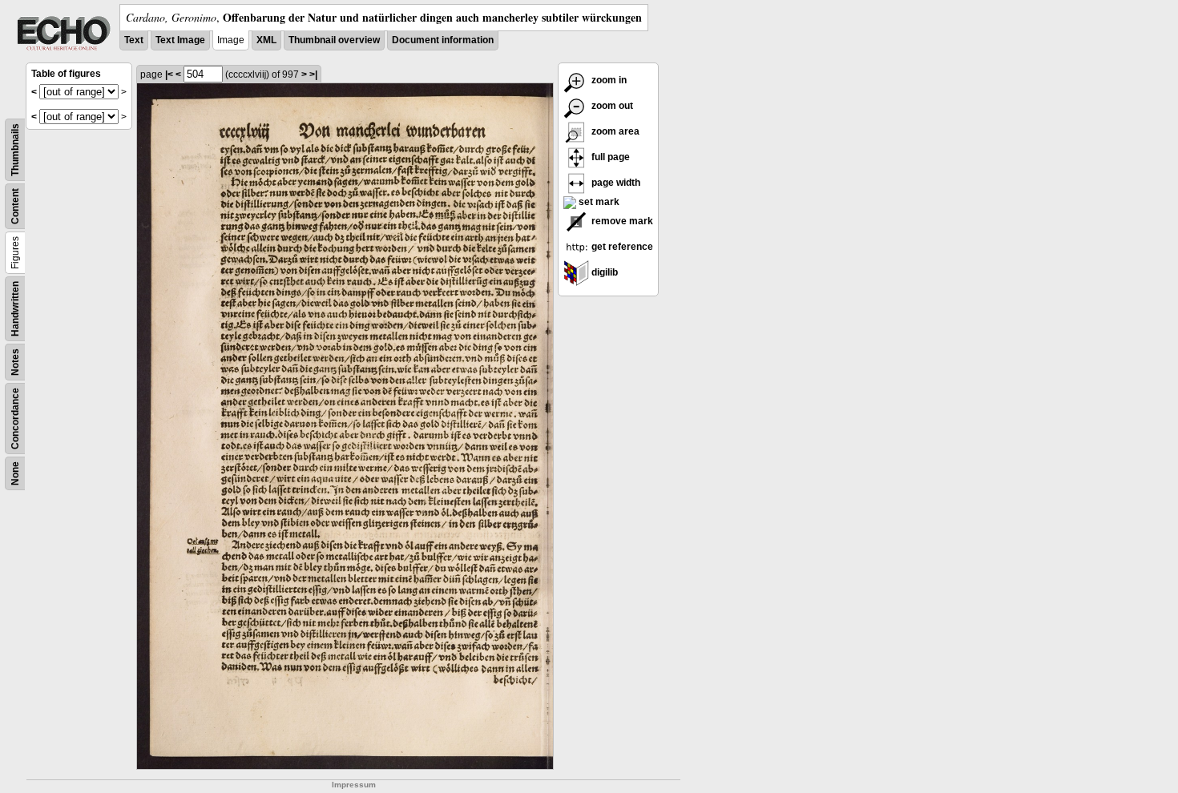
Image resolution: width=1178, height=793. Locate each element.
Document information (443, 40)
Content (15, 206)
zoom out (611, 105)
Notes (15, 362)
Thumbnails (15, 149)
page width (614, 182)
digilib (603, 272)
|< (169, 74)
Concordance (15, 418)
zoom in (608, 80)
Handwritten (15, 308)
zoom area (614, 131)
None (15, 473)
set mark (597, 201)
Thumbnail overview (334, 40)
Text (133, 40)
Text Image (180, 40)
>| (313, 74)
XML (266, 40)
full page (609, 157)
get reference (621, 246)
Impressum (354, 784)
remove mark (621, 221)
